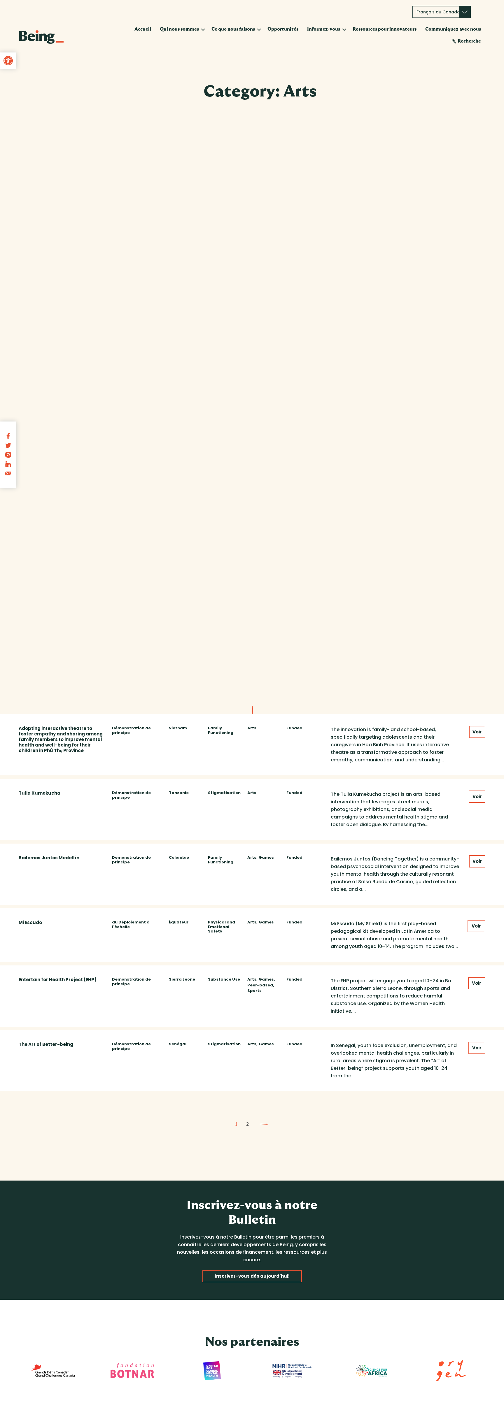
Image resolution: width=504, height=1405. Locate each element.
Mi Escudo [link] (30, 922)
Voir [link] (477, 732)
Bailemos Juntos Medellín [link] (49, 858)
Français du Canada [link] (438, 12)
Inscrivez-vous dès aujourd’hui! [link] (252, 1276)
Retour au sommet (468, 1393)
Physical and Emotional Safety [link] (221, 927)
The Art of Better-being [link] (46, 1044)
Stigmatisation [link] (224, 793)
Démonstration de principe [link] (131, 730)
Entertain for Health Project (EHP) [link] (58, 980)
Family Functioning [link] (220, 730)
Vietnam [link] (178, 728)
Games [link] (266, 857)
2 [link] (247, 1124)
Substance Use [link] (224, 979)
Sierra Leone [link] (182, 979)
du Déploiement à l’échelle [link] (131, 924)
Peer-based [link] (260, 985)
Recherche (469, 41)
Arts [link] (251, 728)
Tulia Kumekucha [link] (39, 793)
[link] (8, 60)
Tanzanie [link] (179, 793)
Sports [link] (254, 990)
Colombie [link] (179, 857)
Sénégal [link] (177, 1044)
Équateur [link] (178, 922)
